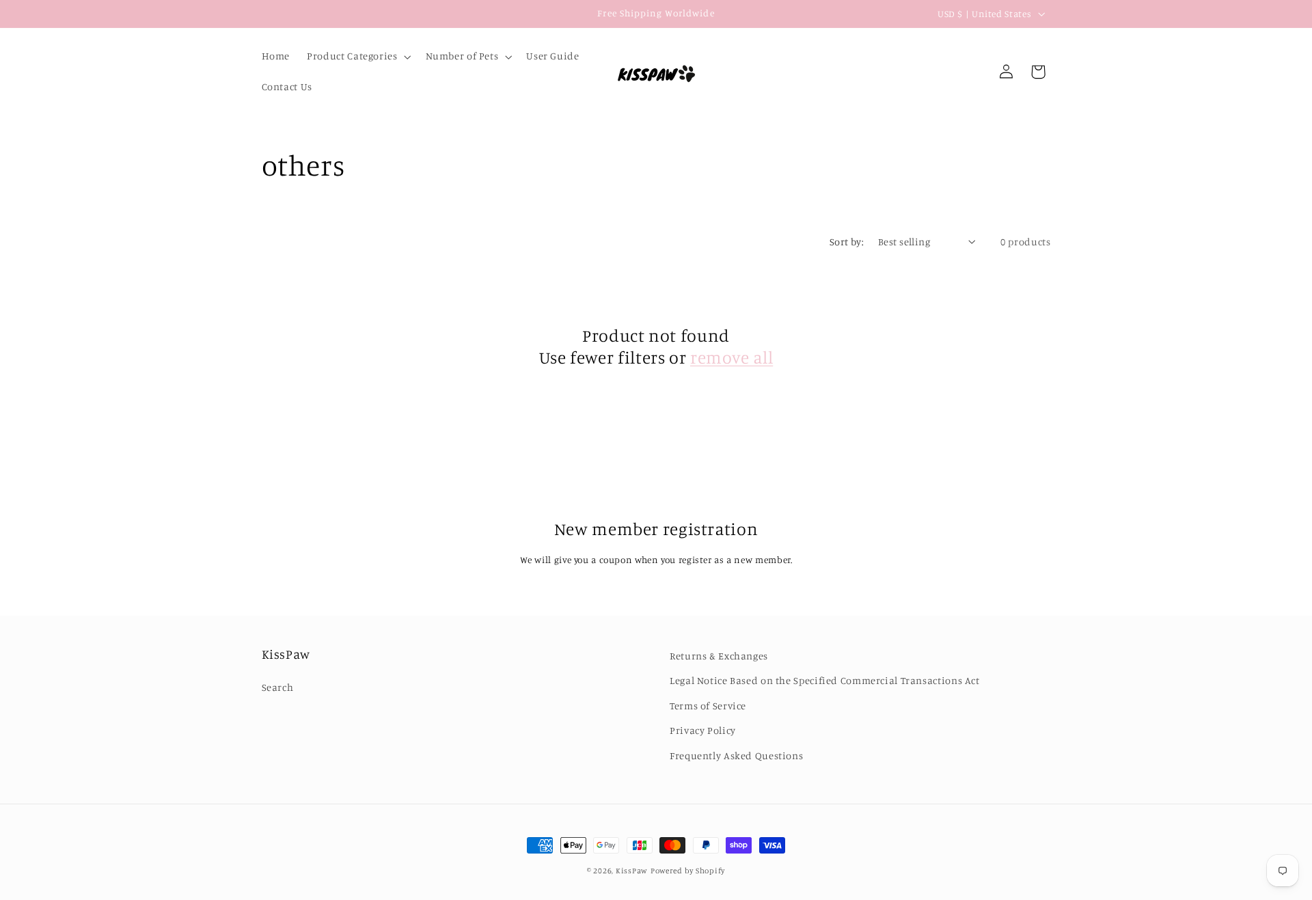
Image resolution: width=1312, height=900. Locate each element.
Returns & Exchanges (719, 656)
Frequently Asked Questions (736, 755)
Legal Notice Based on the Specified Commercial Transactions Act (825, 680)
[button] (358, 57)
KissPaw (632, 870)
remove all (731, 357)
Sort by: (847, 241)
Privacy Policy (703, 730)
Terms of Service (708, 705)
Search (278, 687)
